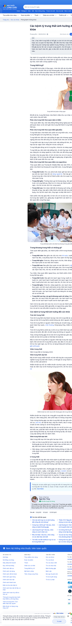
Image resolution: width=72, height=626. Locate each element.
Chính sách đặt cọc (8, 568)
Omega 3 (24, 11)
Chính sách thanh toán (9, 582)
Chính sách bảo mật (8, 579)
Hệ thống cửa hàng (8, 560)
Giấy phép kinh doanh (9, 562)
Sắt (33, 11)
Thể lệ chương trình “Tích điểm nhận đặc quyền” (10, 602)
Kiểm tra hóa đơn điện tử (10, 585)
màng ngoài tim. (57, 174)
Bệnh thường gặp (51, 568)
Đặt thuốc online (29, 571)
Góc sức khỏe (15, 19)
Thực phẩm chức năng (31, 557)
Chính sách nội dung (9, 571)
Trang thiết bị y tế (29, 568)
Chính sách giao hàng (9, 577)
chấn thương (49, 325)
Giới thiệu (5, 557)
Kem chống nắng (40, 11)
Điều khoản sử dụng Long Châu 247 (10, 607)
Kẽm (29, 11)
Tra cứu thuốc (50, 560)
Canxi (18, 11)
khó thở (38, 422)
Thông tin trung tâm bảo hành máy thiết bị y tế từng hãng (11, 598)
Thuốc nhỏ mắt (50, 11)
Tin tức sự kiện (50, 579)
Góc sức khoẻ (50, 557)
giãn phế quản (35, 346)
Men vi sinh (68, 11)
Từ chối (59, 621)
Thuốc (26, 562)
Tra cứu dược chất (51, 562)
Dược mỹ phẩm (28, 560)
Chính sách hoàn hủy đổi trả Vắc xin (11, 593)
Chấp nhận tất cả (59, 617)
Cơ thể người (53, 512)
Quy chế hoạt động (8, 565)
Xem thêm (40, 489)
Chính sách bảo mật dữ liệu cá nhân (11, 588)
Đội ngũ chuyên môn (52, 574)
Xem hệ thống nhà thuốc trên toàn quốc (26, 548)
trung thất (38, 512)
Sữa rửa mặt (59, 11)
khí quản (65, 255)
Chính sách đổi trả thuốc (10, 574)
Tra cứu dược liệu (51, 565)
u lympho (63, 471)
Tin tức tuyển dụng (51, 577)
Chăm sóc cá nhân (29, 565)
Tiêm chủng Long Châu (31, 574)
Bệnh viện (49, 571)
